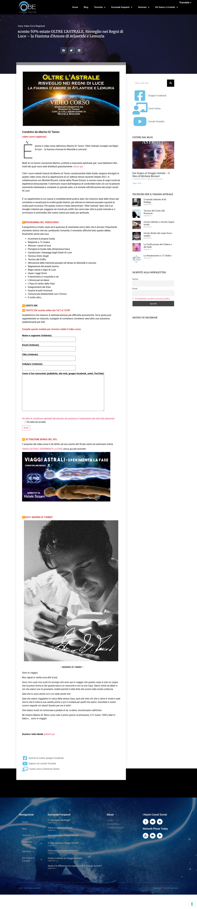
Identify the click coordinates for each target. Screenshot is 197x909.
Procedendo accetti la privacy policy (152, 298)
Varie (20, 26)
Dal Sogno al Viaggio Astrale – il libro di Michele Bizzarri (151, 175)
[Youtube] (152, 821)
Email (134, 288)
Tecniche (98, 7)
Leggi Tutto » (137, 183)
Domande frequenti (120, 7)
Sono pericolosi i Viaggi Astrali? (63, 835)
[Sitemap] (145, 836)
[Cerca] (170, 83)
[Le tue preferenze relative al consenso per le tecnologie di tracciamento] (192, 904)
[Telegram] (160, 821)
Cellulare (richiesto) (32, 364)
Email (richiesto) (30, 345)
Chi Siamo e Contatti (165, 7)
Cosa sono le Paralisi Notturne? (63, 850)
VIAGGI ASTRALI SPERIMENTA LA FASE (42, 449)
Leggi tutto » (52, 822)
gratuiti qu (49, 734)
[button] (63, 50)
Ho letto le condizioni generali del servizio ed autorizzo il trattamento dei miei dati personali (68, 418)
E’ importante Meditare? (59, 820)
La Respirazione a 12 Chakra (157, 255)
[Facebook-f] (145, 821)
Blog (86, 7)
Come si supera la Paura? (60, 827)
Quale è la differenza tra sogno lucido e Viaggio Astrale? (75, 866)
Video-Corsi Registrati (34, 26)
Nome (135, 279)
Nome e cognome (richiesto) (37, 335)
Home (75, 7)
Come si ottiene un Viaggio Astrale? (65, 858)
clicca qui (78, 166)
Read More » (148, 204)
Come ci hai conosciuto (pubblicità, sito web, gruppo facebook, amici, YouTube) (63, 373)
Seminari (142, 7)
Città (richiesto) (30, 354)
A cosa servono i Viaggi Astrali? (63, 843)
